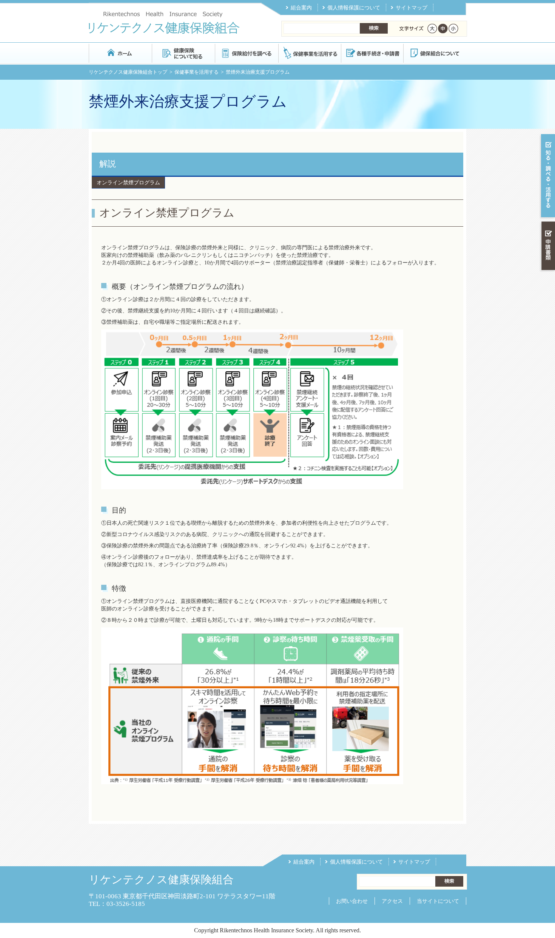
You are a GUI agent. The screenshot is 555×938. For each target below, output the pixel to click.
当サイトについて (438, 901)
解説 (107, 163)
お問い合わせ (352, 901)
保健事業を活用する (309, 53)
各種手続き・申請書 (372, 53)
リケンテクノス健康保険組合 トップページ (120, 53)
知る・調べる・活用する (547, 176)
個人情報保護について (353, 8)
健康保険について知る (183, 53)
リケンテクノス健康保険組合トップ (128, 72)
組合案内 (301, 8)
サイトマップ (411, 8)
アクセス (392, 901)
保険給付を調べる (246, 53)
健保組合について (434, 53)
